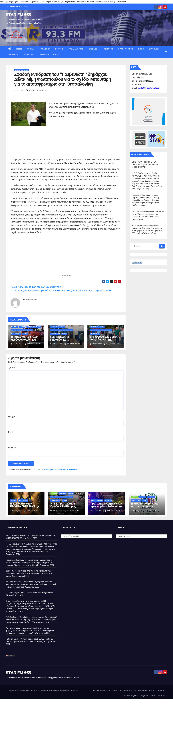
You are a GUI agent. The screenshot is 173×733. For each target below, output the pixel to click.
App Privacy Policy (103, 690)
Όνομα (11, 417)
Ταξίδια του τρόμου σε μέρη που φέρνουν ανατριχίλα (35, 287)
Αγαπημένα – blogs (49, 55)
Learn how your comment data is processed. (59, 469)
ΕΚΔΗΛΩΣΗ (93, 49)
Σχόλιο (11, 368)
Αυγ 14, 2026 (97, 344)
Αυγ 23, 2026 (17, 511)
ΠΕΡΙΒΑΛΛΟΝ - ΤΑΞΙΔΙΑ (21, 70)
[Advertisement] (68, 138)
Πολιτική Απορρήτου (131, 696)
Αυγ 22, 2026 (57, 511)
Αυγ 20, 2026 (57, 344)
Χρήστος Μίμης (31, 299)
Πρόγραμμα (29, 55)
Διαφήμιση (154, 49)
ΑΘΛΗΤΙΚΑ (45, 49)
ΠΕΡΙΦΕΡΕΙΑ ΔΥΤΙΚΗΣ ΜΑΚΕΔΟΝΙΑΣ (21, 330)
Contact (108, 49)
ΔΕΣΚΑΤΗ (142, 497)
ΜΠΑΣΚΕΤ (13, 500)
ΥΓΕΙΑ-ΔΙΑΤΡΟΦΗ (76, 49)
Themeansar (74, 690)
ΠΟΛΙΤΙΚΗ (59, 49)
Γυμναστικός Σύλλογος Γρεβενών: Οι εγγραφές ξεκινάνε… (30, 593)
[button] (166, 52)
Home (19, 49)
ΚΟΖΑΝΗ (22, 326)
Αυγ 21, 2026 (18, 344)
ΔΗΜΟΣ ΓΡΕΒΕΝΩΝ (97, 500)
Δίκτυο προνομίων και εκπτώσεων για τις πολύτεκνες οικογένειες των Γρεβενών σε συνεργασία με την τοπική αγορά (29, 573)
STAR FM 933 (18, 14)
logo (141, 49)
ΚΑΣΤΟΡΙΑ (14, 326)
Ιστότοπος (12, 447)
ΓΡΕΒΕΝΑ (54, 493)
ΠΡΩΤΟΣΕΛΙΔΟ (15, 333)
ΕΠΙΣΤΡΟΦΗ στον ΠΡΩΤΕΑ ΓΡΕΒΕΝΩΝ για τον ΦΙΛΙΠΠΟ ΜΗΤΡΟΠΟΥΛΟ (145, 164)
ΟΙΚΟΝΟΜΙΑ (151, 497)
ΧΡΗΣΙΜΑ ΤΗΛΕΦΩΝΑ (157, 696)
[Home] (10, 49)
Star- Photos (125, 49)
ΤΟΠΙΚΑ (30, 49)
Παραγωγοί (13, 55)
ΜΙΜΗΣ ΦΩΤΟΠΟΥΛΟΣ (37, 90)
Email (11, 432)
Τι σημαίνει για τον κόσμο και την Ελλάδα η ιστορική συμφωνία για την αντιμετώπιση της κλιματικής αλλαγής (62, 290)
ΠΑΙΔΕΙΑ (70, 493)
